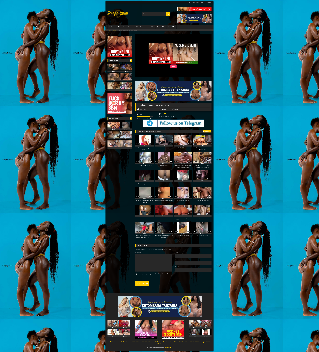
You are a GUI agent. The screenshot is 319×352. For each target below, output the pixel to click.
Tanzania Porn (167, 347)
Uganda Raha (161, 26)
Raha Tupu (157, 342)
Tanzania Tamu (146, 342)
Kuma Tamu (135, 342)
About (165, 109)
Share (176, 109)
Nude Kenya (125, 342)
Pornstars (139, 26)
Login (202, 2)
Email (177, 260)
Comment (138, 252)
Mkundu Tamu (183, 342)
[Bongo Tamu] (117, 14)
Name (177, 252)
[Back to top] (314, 347)
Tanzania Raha (150, 26)
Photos (130, 26)
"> (117, 317)
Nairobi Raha (114, 342)
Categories (122, 26)
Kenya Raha (171, 26)
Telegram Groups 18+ (169, 342)
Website (177, 267)
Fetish (114, 30)
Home (112, 26)
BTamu (166, 114)
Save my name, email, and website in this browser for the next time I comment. (160, 274)
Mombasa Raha (194, 342)
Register (209, 2)
